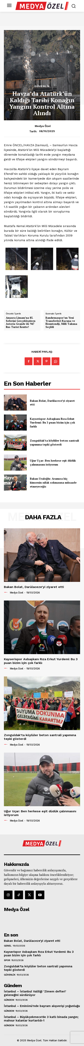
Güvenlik (42, 86)
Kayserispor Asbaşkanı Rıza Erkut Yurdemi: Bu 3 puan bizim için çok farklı (52, 422)
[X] (37, 361)
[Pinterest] (46, 361)
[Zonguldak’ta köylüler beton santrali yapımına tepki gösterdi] (15, 442)
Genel (8, 945)
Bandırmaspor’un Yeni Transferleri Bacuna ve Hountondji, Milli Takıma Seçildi (61, 322)
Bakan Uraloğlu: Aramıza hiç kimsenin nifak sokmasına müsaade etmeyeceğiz (53, 482)
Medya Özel (43, 126)
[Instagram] (8, 895)
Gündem (9, 1000)
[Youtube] (40, 895)
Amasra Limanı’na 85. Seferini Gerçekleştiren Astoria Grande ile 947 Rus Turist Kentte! (20, 322)
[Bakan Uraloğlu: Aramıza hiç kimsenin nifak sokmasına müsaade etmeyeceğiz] (15, 483)
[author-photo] (6, 592)
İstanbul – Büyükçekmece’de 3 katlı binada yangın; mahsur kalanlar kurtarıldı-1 (41, 1018)
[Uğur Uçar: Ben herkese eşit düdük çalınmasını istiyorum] (15, 463)
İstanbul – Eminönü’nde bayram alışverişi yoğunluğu (42, 1006)
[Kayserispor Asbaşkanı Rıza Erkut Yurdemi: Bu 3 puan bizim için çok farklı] (15, 422)
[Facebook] (28, 361)
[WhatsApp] (55, 361)
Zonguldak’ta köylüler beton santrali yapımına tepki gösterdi (54, 442)
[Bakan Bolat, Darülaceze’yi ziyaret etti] (15, 402)
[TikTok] (18, 895)
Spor (7, 960)
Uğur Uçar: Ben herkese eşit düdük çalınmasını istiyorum (53, 462)
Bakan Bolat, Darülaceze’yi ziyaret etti (52, 402)
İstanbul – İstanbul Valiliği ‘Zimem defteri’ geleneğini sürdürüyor (35, 993)
